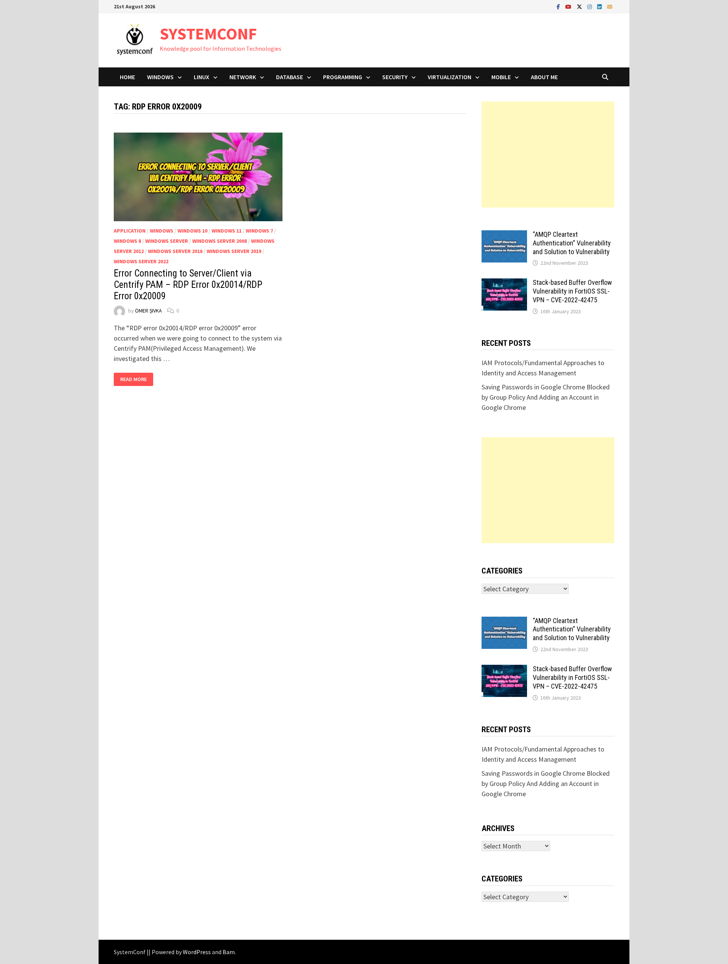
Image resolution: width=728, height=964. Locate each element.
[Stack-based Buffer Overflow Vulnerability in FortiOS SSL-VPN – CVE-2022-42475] (504, 283)
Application (130, 230)
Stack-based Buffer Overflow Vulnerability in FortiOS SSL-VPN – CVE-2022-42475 (572, 291)
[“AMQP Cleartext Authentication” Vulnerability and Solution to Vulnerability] (504, 235)
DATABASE (289, 77)
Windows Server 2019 (234, 251)
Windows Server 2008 (219, 240)
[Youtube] (569, 6)
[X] (580, 6)
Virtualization (449, 77)
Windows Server (166, 240)
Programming (342, 77)
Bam (229, 952)
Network (242, 77)
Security (395, 77)
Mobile (501, 77)
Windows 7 (259, 230)
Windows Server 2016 (175, 251)
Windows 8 (127, 240)
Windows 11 (227, 230)
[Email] (609, 6)
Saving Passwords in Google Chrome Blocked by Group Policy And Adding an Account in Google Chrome (546, 397)
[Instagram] (590, 6)
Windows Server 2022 (141, 261)
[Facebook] (559, 6)
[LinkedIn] (600, 6)
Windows (160, 77)
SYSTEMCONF (208, 33)
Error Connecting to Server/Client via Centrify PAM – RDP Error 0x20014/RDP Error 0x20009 (188, 285)
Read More (136, 379)
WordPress (197, 952)
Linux (201, 77)
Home (127, 77)
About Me (544, 77)
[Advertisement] (548, 155)
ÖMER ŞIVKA (148, 310)
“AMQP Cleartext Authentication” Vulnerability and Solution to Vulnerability (572, 243)
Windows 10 (192, 230)
